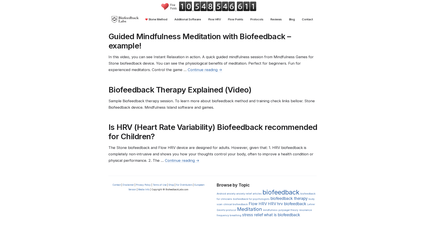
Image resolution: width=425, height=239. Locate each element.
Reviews (276, 19)
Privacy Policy (143, 184)
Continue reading (205, 69)
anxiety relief (244, 193)
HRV (272, 203)
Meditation (249, 209)
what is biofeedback (282, 214)
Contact (307, 19)
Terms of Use (159, 184)
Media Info (143, 189)
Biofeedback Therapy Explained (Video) (179, 89)
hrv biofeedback (291, 203)
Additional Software (187, 19)
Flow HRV (214, 19)
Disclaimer (128, 184)
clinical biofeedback (235, 204)
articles (257, 193)
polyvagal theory (288, 210)
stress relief (252, 214)
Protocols (256, 19)
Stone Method (157, 19)
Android (221, 193)
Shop (171, 184)
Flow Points (235, 19)
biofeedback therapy (289, 198)
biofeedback (281, 192)
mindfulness (270, 210)
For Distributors (184, 184)
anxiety (231, 193)
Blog (292, 19)
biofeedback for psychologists (251, 199)
